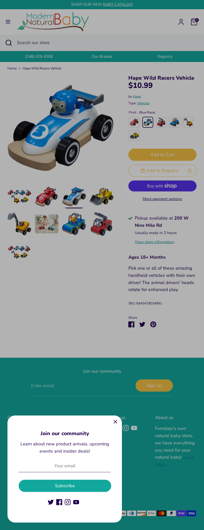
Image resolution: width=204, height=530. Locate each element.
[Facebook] (59, 502)
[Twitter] (51, 502)
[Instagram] (68, 502)
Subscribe (65, 486)
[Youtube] (76, 502)
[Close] (115, 421)
